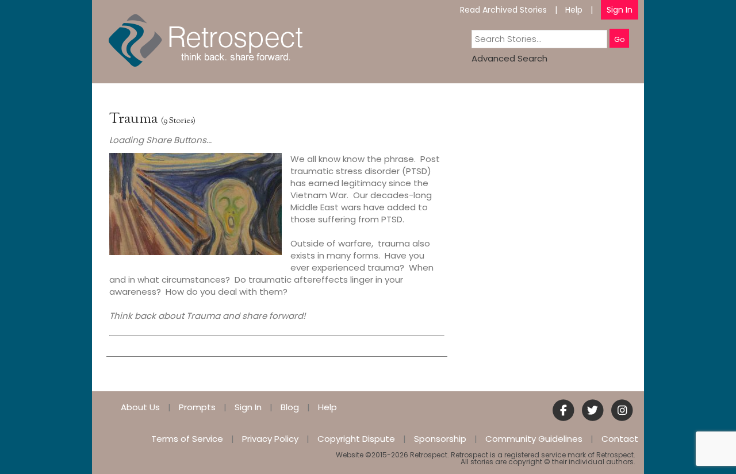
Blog (290, 407)
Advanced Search (509, 58)
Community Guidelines (533, 438)
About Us (140, 407)
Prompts (197, 407)
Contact (619, 438)
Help (573, 10)
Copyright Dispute (356, 438)
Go (619, 39)
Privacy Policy (270, 438)
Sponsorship (440, 438)
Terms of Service (187, 438)
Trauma (133, 119)
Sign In (619, 10)
